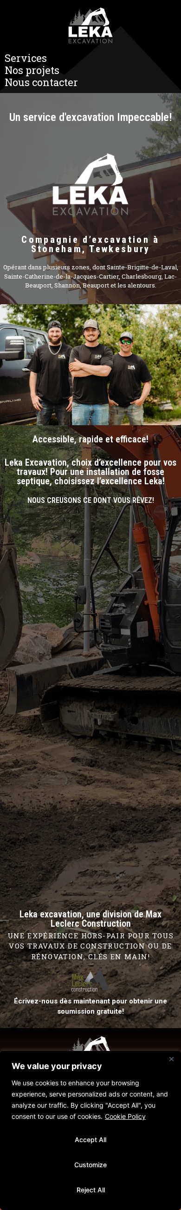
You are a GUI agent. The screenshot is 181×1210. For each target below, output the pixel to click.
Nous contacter (41, 82)
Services (26, 58)
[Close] (171, 1058)
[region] (90, 1130)
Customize (90, 1165)
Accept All (90, 1139)
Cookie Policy (125, 1116)
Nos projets (32, 70)
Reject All (91, 1190)
